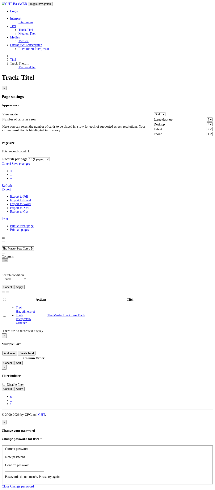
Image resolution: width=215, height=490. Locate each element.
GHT (41, 414)
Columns (8, 256)
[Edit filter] (3, 238)
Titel (13, 59)
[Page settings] (3, 245)
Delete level (27, 353)
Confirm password (17, 465)
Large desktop (163, 119)
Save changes (21, 163)
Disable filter (15, 384)
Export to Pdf (19, 196)
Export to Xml (19, 208)
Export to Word (20, 204)
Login (14, 11)
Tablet (158, 129)
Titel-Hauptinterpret (25, 309)
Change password (22, 486)
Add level (9, 353)
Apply (19, 287)
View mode (10, 114)
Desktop (159, 124)
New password (15, 457)
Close (5, 486)
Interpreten (25, 22)
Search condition (13, 275)
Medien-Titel (26, 33)
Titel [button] (13, 26)
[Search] (3, 292)
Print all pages (19, 229)
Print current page (22, 226)
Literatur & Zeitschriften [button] (26, 45)
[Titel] (5, 260)
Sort (18, 363)
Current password (17, 448)
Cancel (6, 163)
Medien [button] (15, 37)
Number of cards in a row (19, 119)
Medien (23, 41)
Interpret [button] (15, 18)
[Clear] (7, 292)
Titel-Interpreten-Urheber (23, 319)
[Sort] (3, 241)
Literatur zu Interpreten (33, 48)
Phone (158, 134)
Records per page (14, 159)
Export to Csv (19, 211)
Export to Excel (20, 200)
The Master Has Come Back (66, 315)
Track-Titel (25, 30)
